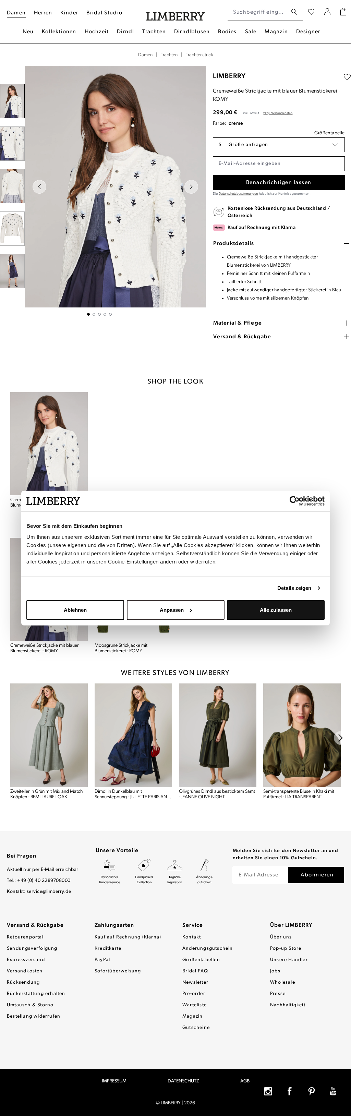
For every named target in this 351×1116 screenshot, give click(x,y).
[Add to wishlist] (347, 77)
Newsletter (195, 982)
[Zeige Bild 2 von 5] (94, 314)
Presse (278, 993)
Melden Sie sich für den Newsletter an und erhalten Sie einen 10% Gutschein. (285, 854)
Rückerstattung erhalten (36, 993)
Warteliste (194, 1005)
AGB (245, 1081)
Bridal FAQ (195, 971)
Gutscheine (196, 1027)
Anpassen (172, 609)
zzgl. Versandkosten (277, 113)
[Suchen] (294, 12)
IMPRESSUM (114, 1081)
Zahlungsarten (114, 925)
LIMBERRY (229, 76)
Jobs (275, 971)
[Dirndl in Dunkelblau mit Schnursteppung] (133, 735)
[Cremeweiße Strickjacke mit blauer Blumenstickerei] (49, 443)
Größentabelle (329, 133)
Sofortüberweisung (118, 971)
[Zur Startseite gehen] (175, 12)
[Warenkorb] (343, 12)
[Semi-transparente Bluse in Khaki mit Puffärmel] (302, 735)
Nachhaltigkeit (287, 1005)
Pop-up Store (285, 948)
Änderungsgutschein (207, 948)
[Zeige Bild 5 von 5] (110, 314)
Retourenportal (25, 937)
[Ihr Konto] (327, 12)
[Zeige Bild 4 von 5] (105, 314)
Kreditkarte (108, 948)
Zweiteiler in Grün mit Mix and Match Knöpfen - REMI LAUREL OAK (46, 794)
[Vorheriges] (39, 187)
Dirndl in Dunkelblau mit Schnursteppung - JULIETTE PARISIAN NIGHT (131, 794)
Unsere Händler (289, 959)
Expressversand (26, 959)
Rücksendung (23, 982)
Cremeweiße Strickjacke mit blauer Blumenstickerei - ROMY (44, 648)
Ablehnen (75, 609)
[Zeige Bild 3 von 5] (99, 314)
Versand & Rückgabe (35, 925)
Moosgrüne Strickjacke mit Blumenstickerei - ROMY (121, 648)
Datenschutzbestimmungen (238, 194)
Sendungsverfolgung (32, 948)
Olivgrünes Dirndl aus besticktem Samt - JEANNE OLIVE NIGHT (217, 794)
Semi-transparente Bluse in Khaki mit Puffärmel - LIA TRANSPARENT (298, 794)
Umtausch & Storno (30, 1005)
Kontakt (191, 937)
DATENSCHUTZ (183, 1081)
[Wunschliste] (311, 12)
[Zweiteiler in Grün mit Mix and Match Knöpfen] (49, 735)
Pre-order (193, 993)
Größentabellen (201, 959)
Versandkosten (25, 971)
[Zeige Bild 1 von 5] (88, 314)
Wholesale (282, 982)
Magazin (192, 1016)
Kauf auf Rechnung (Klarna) (128, 937)
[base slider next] (341, 738)
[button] (279, 144)
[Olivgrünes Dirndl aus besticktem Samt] (217, 735)
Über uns (281, 937)
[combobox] (258, 12)
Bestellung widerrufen (33, 1016)
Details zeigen (294, 588)
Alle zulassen (276, 609)
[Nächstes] (191, 187)
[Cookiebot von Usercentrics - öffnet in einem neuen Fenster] (295, 501)
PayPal (102, 959)
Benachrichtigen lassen (279, 182)
